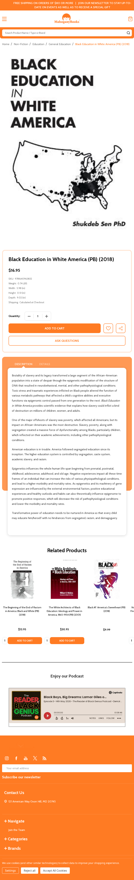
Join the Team (16, 830)
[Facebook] (16, 758)
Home (5, 44)
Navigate (16, 821)
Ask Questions (67, 341)
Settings (10, 870)
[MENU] (4, 19)
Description (23, 364)
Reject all (29, 870)
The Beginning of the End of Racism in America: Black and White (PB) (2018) (22, 611)
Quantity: (14, 316)
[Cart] (130, 19)
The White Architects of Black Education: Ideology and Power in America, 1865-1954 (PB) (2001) (64, 611)
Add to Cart (55, 328)
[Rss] (44, 758)
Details (44, 364)
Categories (18, 838)
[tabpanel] (22, 602)
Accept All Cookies (55, 870)
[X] (35, 758)
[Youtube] (25, 758)
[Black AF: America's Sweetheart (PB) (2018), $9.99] (106, 579)
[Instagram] (7, 758)
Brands (14, 848)
